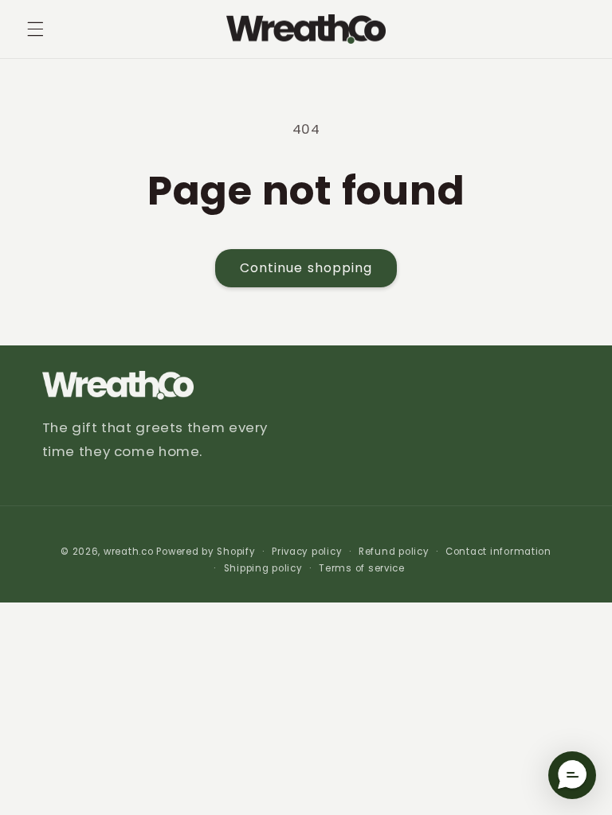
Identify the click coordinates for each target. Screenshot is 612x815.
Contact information (498, 551)
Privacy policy (307, 551)
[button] (35, 29)
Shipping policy (263, 568)
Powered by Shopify (205, 551)
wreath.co (129, 551)
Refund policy (394, 551)
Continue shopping (306, 268)
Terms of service (362, 568)
